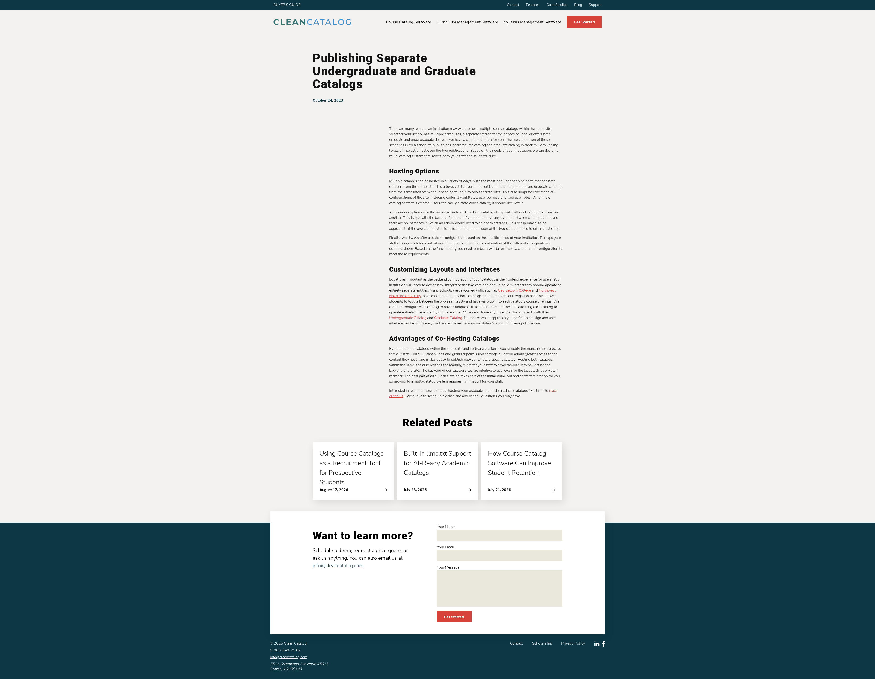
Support (595, 4)
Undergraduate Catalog (407, 317)
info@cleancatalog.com (338, 565)
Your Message (448, 567)
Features (533, 4)
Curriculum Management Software (467, 22)
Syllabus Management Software (532, 22)
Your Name (446, 526)
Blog (578, 4)
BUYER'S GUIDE (286, 4)
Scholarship (542, 643)
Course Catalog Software (408, 22)
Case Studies (556, 4)
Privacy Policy (573, 643)
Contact (513, 4)
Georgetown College (514, 290)
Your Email (445, 547)
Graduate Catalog (448, 317)
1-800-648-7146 (285, 650)
